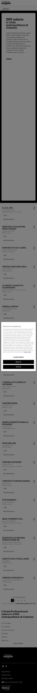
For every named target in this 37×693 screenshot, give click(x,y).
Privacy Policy (27, 352)
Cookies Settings (18, 357)
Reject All (18, 362)
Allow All (18, 367)
